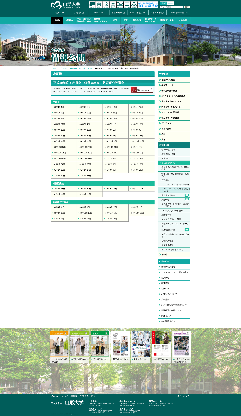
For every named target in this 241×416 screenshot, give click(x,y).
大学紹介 (57, 20)
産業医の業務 (167, 241)
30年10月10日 (137, 141)
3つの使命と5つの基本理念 (173, 96)
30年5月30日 (137, 113)
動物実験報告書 (168, 230)
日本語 (164, 3)
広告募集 (165, 299)
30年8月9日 (136, 130)
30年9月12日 (137, 135)
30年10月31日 (111, 147)
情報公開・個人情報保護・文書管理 (175, 175)
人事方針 (165, 158)
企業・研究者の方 (138, 12)
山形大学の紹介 (168, 80)
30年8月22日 (59, 135)
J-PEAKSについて (169, 294)
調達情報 (165, 200)
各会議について (86, 68)
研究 (126, 20)
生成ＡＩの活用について (172, 249)
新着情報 (92, 4)
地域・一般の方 (118, 12)
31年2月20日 (59, 170)
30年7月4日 (84, 124)
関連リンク (166, 316)
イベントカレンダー (113, 4)
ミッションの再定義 (170, 112)
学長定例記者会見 (169, 90)
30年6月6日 (59, 118)
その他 (164, 254)
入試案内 (69, 20)
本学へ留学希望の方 (179, 12)
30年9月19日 (59, 141)
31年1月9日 (110, 158)
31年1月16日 (137, 158)
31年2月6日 (110, 164)
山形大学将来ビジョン (171, 101)
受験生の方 (60, 12)
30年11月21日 (85, 153)
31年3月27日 (85, 175)
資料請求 (99, 4)
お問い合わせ (120, 4)
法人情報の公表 (168, 150)
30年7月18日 (137, 124)
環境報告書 (166, 215)
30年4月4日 (59, 107)
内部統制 (165, 180)
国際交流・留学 (166, 20)
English (170, 3)
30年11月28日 (111, 153)
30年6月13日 (85, 118)
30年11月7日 (137, 147)
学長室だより (167, 85)
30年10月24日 (85, 147)
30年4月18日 (111, 107)
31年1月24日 (59, 164)
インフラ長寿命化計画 (171, 219)
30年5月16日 (85, 113)
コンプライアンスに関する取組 (175, 184)
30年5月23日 (111, 113)
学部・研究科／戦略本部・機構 (84, 20)
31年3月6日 (110, 170)
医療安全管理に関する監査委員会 (175, 235)
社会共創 (183, 20)
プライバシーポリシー (89, 396)
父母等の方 (79, 12)
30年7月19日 (59, 130)
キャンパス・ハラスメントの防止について (176, 190)
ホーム (54, 68)
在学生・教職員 (157, 12)
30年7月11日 (111, 124)
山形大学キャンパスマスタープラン (175, 224)
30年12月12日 (60, 158)
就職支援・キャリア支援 (151, 20)
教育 (115, 20)
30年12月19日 (85, 158)
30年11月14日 (60, 153)
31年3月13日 (137, 170)
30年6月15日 (111, 118)
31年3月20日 (59, 175)
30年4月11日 (85, 107)
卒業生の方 (99, 12)
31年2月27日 (85, 170)
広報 (163, 139)
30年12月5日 (137, 153)
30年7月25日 (85, 130)
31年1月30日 (85, 164)
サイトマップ (134, 4)
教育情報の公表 (168, 154)
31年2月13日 (137, 164)
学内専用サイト (168, 321)
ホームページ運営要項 (69, 396)
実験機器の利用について (172, 310)
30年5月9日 (59, 113)
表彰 (163, 134)
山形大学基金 (148, 4)
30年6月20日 (137, 118)
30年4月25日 (137, 107)
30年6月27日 (59, 124)
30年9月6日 (110, 135)
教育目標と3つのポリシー (173, 107)
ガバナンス (166, 123)
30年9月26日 (85, 141)
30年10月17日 (60, 147)
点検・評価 (166, 129)
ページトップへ (184, 396)
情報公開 (73, 68)
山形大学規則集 (168, 195)
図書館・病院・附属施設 (101, 20)
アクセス (106, 4)
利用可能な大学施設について (174, 305)
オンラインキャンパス (127, 4)
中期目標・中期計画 (170, 118)
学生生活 (137, 20)
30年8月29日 (85, 135)
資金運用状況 (167, 245)
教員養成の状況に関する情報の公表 (175, 168)
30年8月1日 (110, 130)
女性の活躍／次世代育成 (172, 210)
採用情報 (165, 278)
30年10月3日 (111, 141)
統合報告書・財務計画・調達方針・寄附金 (175, 205)
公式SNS (165, 289)
